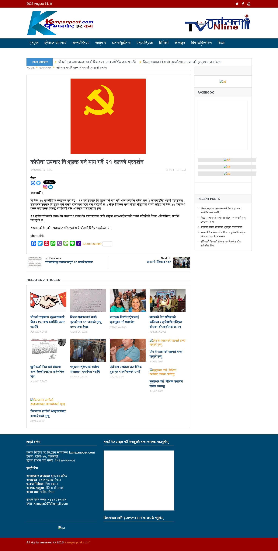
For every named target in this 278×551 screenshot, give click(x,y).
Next (164, 258)
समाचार (100, 43)
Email (183, 170)
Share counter (92, 243)
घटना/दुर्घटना (121, 43)
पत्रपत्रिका (145, 43)
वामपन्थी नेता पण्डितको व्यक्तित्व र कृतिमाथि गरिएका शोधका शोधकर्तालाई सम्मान (166, 322)
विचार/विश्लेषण (201, 43)
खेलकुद (180, 43)
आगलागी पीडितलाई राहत (159, 261)
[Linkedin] (50, 187)
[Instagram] (45, 187)
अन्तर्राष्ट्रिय (80, 43)
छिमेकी (164, 43)
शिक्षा (221, 43)
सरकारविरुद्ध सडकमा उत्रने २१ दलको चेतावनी (68, 262)
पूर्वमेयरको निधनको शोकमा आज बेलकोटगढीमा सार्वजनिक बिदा (47, 371)
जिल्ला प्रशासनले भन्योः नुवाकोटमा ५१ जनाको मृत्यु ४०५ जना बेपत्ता (182, 62)
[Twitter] (38, 183)
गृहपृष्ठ (34, 43)
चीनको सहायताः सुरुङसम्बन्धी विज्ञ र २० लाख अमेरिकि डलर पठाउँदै (97, 62)
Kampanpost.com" (77, 542)
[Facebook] (33, 183)
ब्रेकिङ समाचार (55, 43)
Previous (55, 258)
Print (171, 170)
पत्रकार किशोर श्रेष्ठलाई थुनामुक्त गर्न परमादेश (221, 227)
